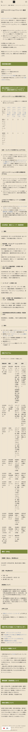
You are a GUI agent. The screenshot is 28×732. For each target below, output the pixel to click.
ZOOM (13, 654)
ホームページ (5, 725)
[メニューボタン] (26, 2)
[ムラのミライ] (14, 2)
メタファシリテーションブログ (14, 642)
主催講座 (10, 211)
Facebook (23, 725)
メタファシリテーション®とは (13, 632)
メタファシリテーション (7, 18)
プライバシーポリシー (19, 727)
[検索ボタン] (2, 2)
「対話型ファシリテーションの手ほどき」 (13, 638)
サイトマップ (11, 727)
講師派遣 (5, 211)
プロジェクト (22, 210)
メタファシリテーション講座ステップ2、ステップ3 (15, 331)
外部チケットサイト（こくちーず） (11, 613)
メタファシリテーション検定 (8, 75)
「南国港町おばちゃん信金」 (10, 640)
